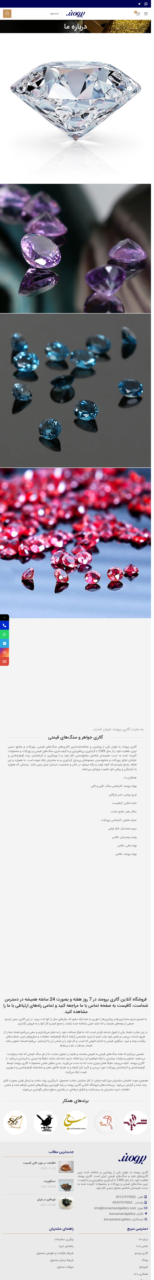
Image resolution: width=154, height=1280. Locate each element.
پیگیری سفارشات (64, 1239)
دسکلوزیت (50, 1181)
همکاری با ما (141, 1274)
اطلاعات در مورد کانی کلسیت (39, 1163)
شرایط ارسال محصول (62, 1260)
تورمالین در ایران (46, 1199)
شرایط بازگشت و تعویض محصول (55, 1253)
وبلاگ (144, 1260)
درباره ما (143, 1239)
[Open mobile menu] (146, 14)
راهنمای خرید (66, 1246)
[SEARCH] (7, 13)
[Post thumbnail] (66, 1167)
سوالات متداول (65, 1267)
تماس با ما (142, 1246)
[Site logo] (75, 13)
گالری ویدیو (141, 1253)
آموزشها (143, 1267)
